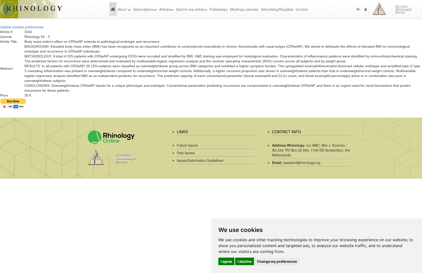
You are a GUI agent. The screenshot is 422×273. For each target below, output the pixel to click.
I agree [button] (226, 261)
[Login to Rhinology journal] (358, 9)
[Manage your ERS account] (365, 9)
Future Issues (187, 145)
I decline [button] (245, 261)
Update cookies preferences (21, 26)
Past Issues (186, 152)
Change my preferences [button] (277, 261)
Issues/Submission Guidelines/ (200, 160)
